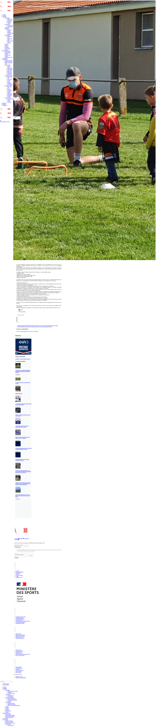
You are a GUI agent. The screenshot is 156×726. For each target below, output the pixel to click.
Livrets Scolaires (9, 82)
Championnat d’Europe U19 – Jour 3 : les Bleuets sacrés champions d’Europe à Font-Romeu (22, 495)
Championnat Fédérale (20, 610)
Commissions (9, 26)
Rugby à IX (9, 70)
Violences (7, 45)
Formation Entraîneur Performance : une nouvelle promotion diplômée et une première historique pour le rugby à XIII (23, 471)
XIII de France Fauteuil (8, 56)
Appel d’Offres (19, 663)
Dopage (6, 44)
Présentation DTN (11, 703)
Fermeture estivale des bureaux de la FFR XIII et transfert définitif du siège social (23, 449)
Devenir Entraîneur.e (9, 89)
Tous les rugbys (8, 66)
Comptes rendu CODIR (10, 33)
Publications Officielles (7, 28)
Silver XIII (9, 74)
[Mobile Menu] (0, 120)
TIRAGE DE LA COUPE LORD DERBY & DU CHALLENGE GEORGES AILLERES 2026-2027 (22, 371)
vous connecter (24, 331)
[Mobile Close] (1, 680)
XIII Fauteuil (9, 69)
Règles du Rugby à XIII (10, 722)
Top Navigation (6, 684)
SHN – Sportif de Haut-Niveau (10, 42)
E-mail (16, 546)
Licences (17, 565)
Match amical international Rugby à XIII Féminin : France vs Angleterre (22, 438)
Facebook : (17, 359)
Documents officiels (9, 30)
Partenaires (7, 47)
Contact (6, 49)
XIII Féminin (9, 68)
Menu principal (6, 683)
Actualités (4, 15)
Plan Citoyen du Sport (9, 80)
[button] (35, 317)
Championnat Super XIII (21, 608)
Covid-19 (18, 562)
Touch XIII (9, 72)
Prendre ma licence (8, 60)
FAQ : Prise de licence (20, 647)
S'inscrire (16, 557)
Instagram (28, 359)
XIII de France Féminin (8, 53)
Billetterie (4, 103)
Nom (16, 545)
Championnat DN (19, 611)
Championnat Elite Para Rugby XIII (23, 612)
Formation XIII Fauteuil (9, 94)
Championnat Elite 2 (20, 609)
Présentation (7, 17)
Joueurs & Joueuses (9, 92)
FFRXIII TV (4, 105)
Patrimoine (9, 21)
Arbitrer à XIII (7, 97)
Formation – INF (19, 568)
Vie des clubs (5, 59)
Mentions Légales (19, 676)
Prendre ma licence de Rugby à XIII (23, 646)
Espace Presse (7, 48)
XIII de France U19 (8, 57)
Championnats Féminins (20, 613)
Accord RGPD (18, 547)
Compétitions (5, 58)
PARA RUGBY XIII (18, 393)
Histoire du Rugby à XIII (9, 19)
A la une (30, 3)
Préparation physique (9, 96)
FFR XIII (4, 16)
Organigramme (10, 25)
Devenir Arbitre (8, 100)
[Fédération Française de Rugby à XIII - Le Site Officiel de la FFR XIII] (5, 8)
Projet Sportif (7, 35)
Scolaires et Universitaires (10, 84)
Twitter (21, 359)
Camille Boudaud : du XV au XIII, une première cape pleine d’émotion (21, 426)
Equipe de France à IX (20, 631)
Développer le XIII (8, 75)
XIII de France (8, 51)
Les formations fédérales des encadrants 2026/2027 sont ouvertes (22, 460)
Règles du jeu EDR (8, 61)
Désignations (18, 564)
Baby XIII (9, 71)
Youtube (24, 359)
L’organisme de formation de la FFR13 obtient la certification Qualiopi (23, 404)
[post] (18, 367)
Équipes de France (6, 50)
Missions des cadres (11, 704)
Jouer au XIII (7, 64)
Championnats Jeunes (20, 614)
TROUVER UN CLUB (4, 121)
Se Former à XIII (8, 85)
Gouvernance (7, 24)
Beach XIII (9, 73)
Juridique (9, 34)
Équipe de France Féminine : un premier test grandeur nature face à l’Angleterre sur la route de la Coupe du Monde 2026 (23, 483)
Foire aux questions (20, 662)
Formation (9, 102)
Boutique (4, 104)
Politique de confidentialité (21, 677)
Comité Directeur (19, 660)
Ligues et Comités (9, 23)
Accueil (3, 14)
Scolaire (6, 46)
